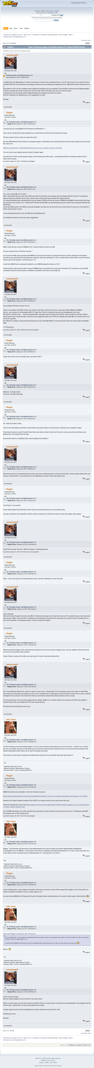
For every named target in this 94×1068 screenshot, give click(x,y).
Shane (61, 34)
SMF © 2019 (46, 1058)
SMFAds (43, 1060)
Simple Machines (55, 1058)
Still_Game (11, 719)
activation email (52, 12)
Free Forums (51, 1060)
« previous (84, 40)
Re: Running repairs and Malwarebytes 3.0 (21, 122)
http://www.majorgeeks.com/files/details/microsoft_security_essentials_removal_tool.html (32, 148)
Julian (69, 34)
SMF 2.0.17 (38, 1058)
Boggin (65, 34)
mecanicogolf (12, 55)
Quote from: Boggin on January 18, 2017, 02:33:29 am (20, 933)
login (51, 11)
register (57, 11)
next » (89, 40)
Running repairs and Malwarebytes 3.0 (19, 75)
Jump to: (62, 1045)
